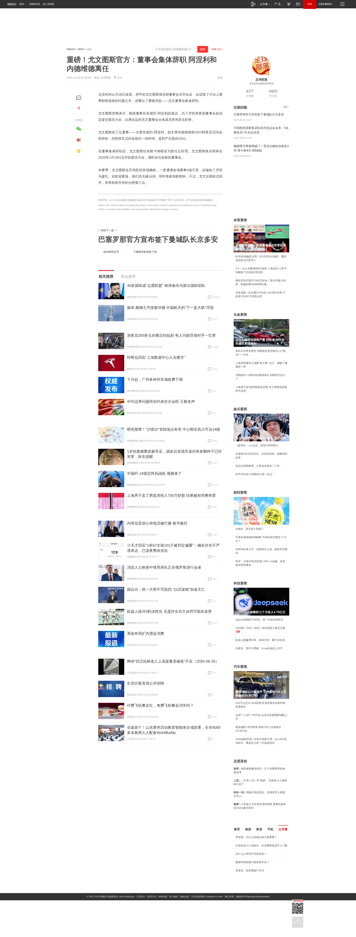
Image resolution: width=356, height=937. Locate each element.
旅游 (248, 829)
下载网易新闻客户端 (145, 251)
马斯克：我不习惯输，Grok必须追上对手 (259, 648)
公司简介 (140, 934)
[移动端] (253, 4)
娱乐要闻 (240, 409)
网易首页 (11, 4)
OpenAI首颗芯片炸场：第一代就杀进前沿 (259, 619)
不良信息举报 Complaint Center (207, 934)
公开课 (282, 829)
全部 (285, 107)
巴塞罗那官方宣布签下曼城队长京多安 (158, 239)
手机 (270, 829)
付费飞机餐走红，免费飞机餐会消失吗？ (160, 705)
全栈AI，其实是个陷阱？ (249, 528)
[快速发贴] (79, 98)
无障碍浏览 (34, 4)
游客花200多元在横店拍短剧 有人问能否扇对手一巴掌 (171, 335)
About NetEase (126, 934)
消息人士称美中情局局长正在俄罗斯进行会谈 (164, 567)
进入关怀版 (48, 4)
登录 (310, 4)
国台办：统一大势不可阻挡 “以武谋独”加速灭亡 (166, 589)
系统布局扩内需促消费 (145, 633)
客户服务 (173, 934)
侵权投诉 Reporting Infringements (253, 934)
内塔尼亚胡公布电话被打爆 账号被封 (157, 523)
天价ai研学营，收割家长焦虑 (252, 887)
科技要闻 (240, 583)
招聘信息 (162, 934)
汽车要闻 (240, 667)
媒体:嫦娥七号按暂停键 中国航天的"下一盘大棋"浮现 (170, 308)
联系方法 (151, 934)
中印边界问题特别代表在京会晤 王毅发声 (161, 401)
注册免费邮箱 (325, 4)
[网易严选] (278, 4)
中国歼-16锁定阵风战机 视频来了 (154, 473)
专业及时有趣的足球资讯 (261, 83)
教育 (237, 829)
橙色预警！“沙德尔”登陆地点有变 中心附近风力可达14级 (173, 429)
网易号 (81, 49)
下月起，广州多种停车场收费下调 (155, 379)
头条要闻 (240, 314)
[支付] (289, 4)
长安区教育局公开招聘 (145, 683)
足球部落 (105, 77)
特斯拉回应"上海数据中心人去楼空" (156, 357)
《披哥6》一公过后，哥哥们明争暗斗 (256, 445)
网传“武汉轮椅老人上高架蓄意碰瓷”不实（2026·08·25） (173, 661)
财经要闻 (240, 492)
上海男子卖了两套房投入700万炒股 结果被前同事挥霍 (171, 495)
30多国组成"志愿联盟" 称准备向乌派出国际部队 (166, 285)
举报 (219, 77)
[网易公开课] (264, 4)
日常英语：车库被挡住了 (249, 896)
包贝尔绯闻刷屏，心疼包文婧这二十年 (257, 465)
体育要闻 (240, 220)
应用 (21, 4)
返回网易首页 (111, 251)
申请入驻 (216, 49)
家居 (259, 829)
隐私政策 (184, 934)
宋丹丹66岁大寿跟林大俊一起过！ (255, 474)
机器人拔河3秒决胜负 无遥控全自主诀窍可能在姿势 (169, 611)
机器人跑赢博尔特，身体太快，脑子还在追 (260, 640)
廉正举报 (229, 934)
